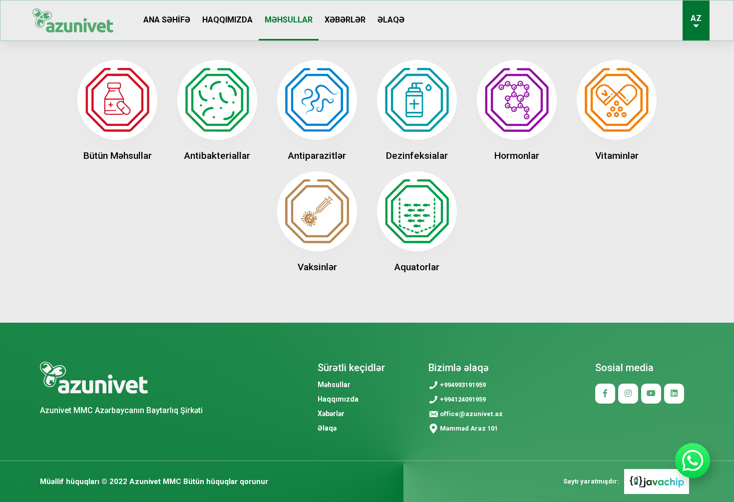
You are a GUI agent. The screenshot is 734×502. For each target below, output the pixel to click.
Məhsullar (289, 19)
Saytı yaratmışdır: (591, 481)
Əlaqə (390, 19)
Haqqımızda (227, 19)
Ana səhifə (166, 19)
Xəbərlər (345, 19)
